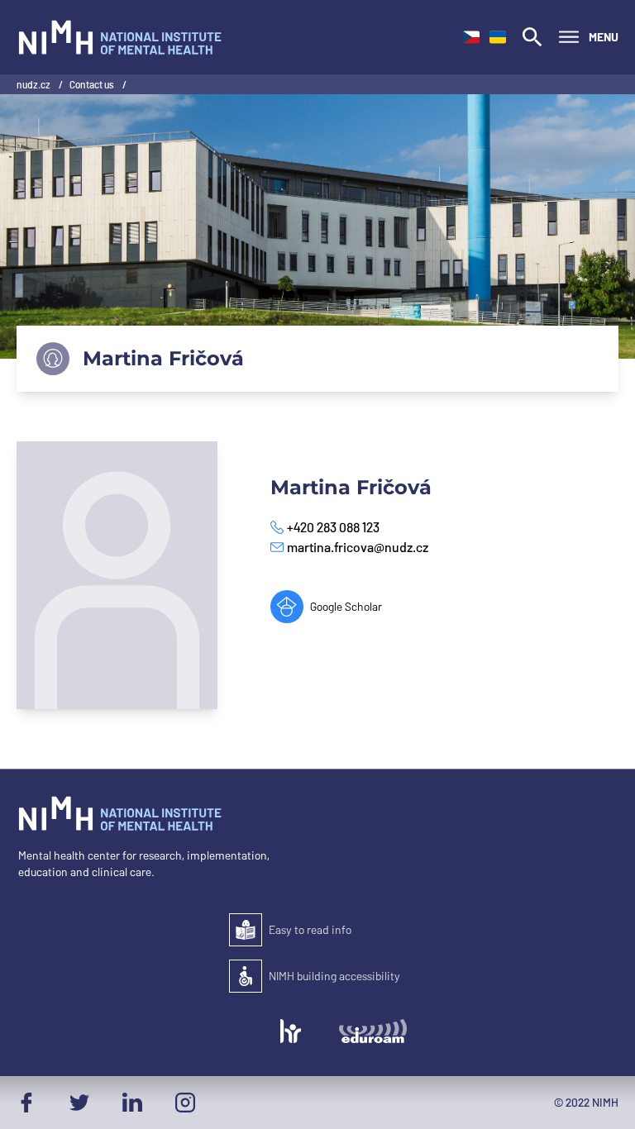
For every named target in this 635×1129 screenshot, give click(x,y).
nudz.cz (34, 84)
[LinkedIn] (132, 1102)
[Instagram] (185, 1102)
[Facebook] (26, 1102)
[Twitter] (79, 1102)
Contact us (92, 84)
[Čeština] (471, 37)
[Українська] (497, 37)
